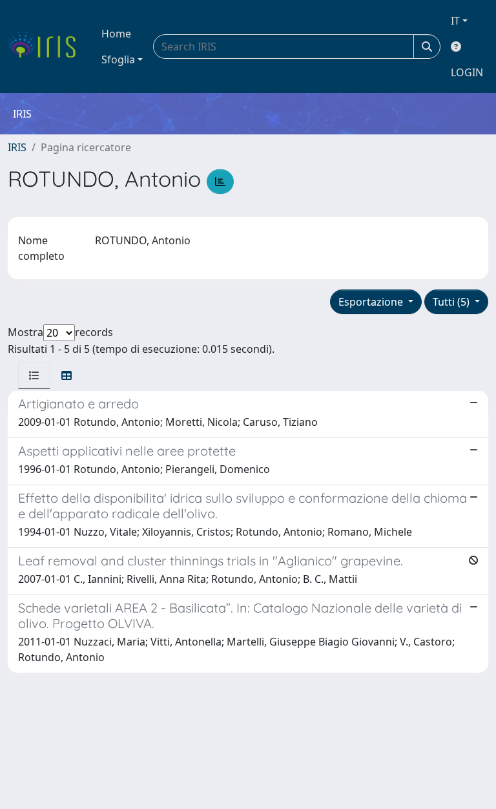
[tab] (34, 375)
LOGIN (467, 72)
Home (116, 33)
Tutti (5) (452, 302)
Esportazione (372, 302)
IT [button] (455, 21)
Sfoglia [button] (118, 59)
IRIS (17, 147)
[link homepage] (47, 46)
